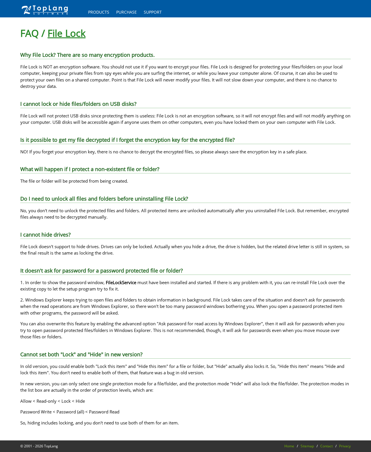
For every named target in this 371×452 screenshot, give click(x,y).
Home (289, 446)
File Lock (67, 33)
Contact (326, 446)
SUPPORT (153, 12)
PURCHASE (126, 12)
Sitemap (307, 446)
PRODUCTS (98, 12)
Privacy (345, 446)
